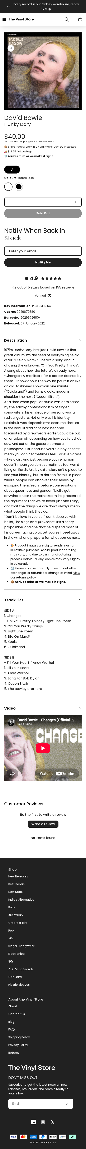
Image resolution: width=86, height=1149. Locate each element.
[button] (4, 19)
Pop (11, 930)
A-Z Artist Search (20, 969)
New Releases (18, 876)
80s (11, 961)
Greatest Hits (17, 923)
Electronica (16, 954)
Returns (13, 1053)
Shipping (25, 141)
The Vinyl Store (47, 1142)
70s (11, 938)
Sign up (66, 1104)
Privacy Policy (18, 1045)
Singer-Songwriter (21, 946)
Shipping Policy (19, 1037)
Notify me (43, 262)
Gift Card (15, 977)
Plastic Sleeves (19, 985)
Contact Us (16, 1014)
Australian (15, 915)
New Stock (15, 892)
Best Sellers (16, 884)
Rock (11, 907)
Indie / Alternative (21, 899)
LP (12, 169)
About (12, 1006)
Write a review (43, 824)
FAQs (12, 1029)
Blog (11, 1022)
